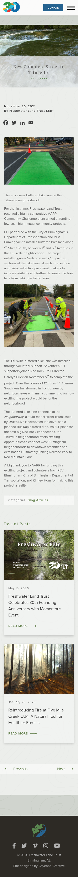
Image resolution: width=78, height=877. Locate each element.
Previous (20, 769)
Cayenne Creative (51, 866)
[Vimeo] (35, 846)
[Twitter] (24, 846)
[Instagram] (45, 846)
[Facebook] (14, 846)
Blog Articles (38, 500)
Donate (53, 7)
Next (61, 769)
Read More (18, 626)
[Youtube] (57, 846)
